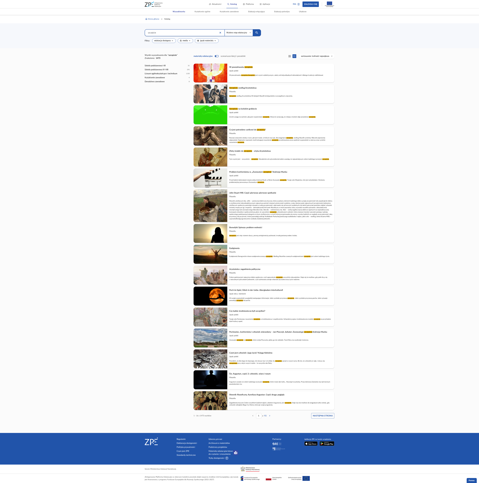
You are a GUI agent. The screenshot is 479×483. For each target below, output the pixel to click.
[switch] (219, 56)
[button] (298, 4)
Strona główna (153, 19)
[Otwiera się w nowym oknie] (311, 443)
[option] (167, 66)
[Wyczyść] (220, 33)
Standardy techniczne (186, 455)
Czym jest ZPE (183, 451)
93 (265, 416)
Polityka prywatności (186, 447)
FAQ (294, 4)
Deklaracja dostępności (187, 443)
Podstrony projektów (218, 447)
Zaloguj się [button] (310, 4)
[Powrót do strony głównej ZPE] (154, 4)
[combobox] (164, 40)
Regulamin (181, 439)
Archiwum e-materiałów (219, 443)
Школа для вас (215, 439)
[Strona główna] (160, 441)
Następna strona (323, 416)
